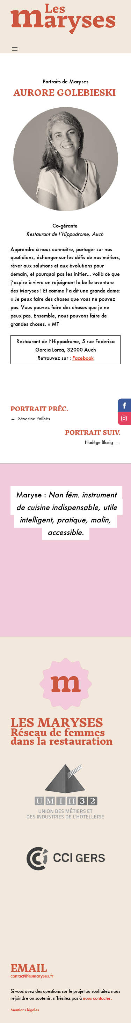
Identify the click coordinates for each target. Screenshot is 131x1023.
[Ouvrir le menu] (14, 49)
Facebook (83, 358)
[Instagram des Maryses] (124, 418)
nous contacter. (97, 998)
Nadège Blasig (99, 442)
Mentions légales (24, 1010)
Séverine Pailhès (34, 418)
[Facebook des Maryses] (124, 405)
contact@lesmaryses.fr (31, 976)
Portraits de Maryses (65, 81)
